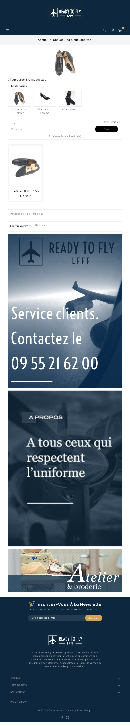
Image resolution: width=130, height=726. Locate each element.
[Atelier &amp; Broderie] (65, 570)
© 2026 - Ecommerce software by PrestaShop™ (65, 710)
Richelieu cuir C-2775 (25, 191)
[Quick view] (34, 183)
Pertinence (51, 129)
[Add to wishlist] (22, 183)
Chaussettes (70, 109)
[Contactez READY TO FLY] (65, 310)
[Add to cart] (16, 183)
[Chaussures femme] (44, 98)
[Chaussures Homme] (19, 98)
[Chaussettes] (70, 98)
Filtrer (106, 129)
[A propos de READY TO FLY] (65, 468)
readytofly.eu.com (36, 225)
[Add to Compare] (28, 183)
